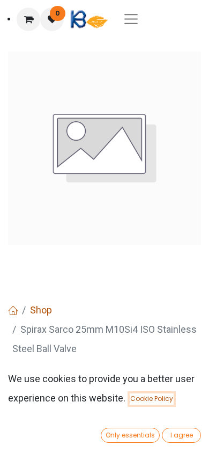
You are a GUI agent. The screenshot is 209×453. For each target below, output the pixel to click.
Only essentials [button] (130, 435)
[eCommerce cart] (28, 19)
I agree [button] (181, 435)
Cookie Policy (151, 398)
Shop (41, 310)
